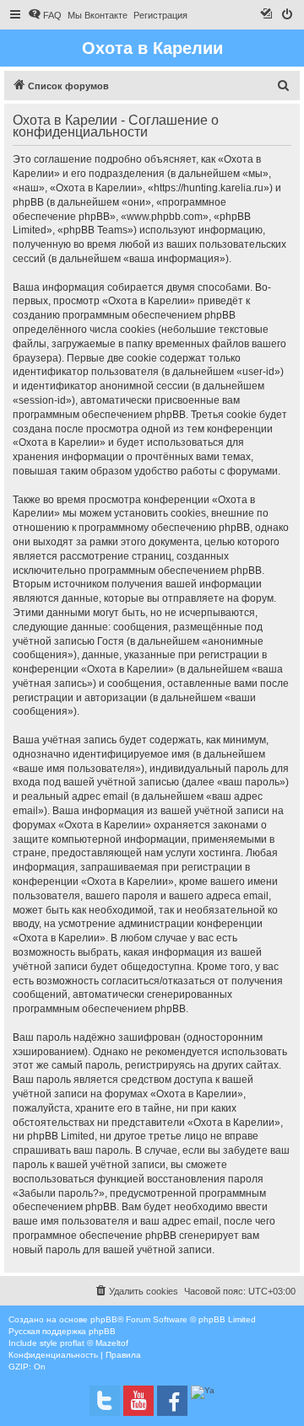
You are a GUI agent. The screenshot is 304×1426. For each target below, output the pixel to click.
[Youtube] (138, 1401)
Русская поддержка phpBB (62, 1331)
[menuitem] (45, 15)
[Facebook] (172, 1401)
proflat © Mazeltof (94, 1343)
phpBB (103, 1319)
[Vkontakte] (105, 1401)
